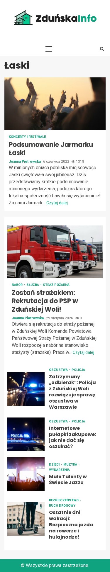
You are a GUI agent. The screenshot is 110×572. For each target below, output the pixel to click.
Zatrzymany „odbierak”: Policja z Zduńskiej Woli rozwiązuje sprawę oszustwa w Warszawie (26, 389)
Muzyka (70, 464)
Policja (78, 369)
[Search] (102, 48)
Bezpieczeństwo (64, 500)
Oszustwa (59, 369)
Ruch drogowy (62, 505)
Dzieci (54, 464)
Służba (33, 284)
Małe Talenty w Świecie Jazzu (26, 474)
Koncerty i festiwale (27, 136)
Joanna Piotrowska (25, 161)
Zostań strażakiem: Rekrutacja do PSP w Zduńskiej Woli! (55, 251)
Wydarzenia (59, 469)
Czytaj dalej (57, 203)
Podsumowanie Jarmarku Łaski (55, 103)
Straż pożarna (56, 284)
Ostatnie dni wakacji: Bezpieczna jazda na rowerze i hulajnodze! (26, 519)
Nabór (17, 284)
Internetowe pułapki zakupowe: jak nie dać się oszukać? (26, 434)
